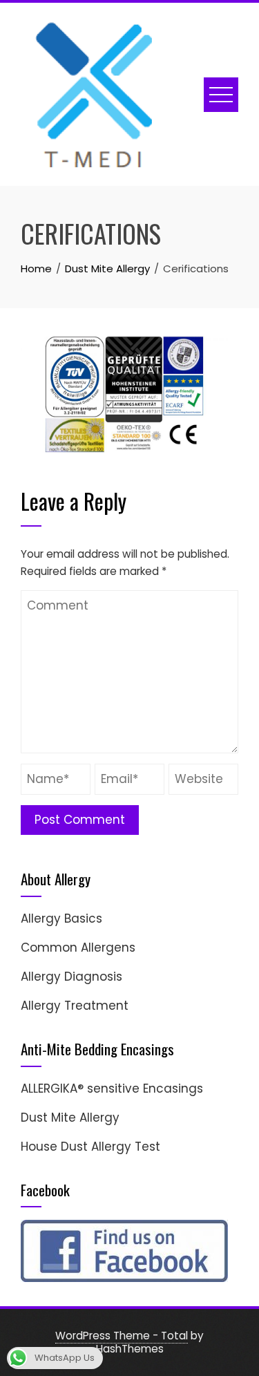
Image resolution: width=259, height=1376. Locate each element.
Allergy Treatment (74, 1005)
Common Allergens (78, 947)
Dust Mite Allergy (70, 1117)
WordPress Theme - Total (121, 1335)
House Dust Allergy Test (90, 1146)
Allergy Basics (61, 918)
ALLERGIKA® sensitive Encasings (112, 1088)
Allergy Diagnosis (71, 976)
